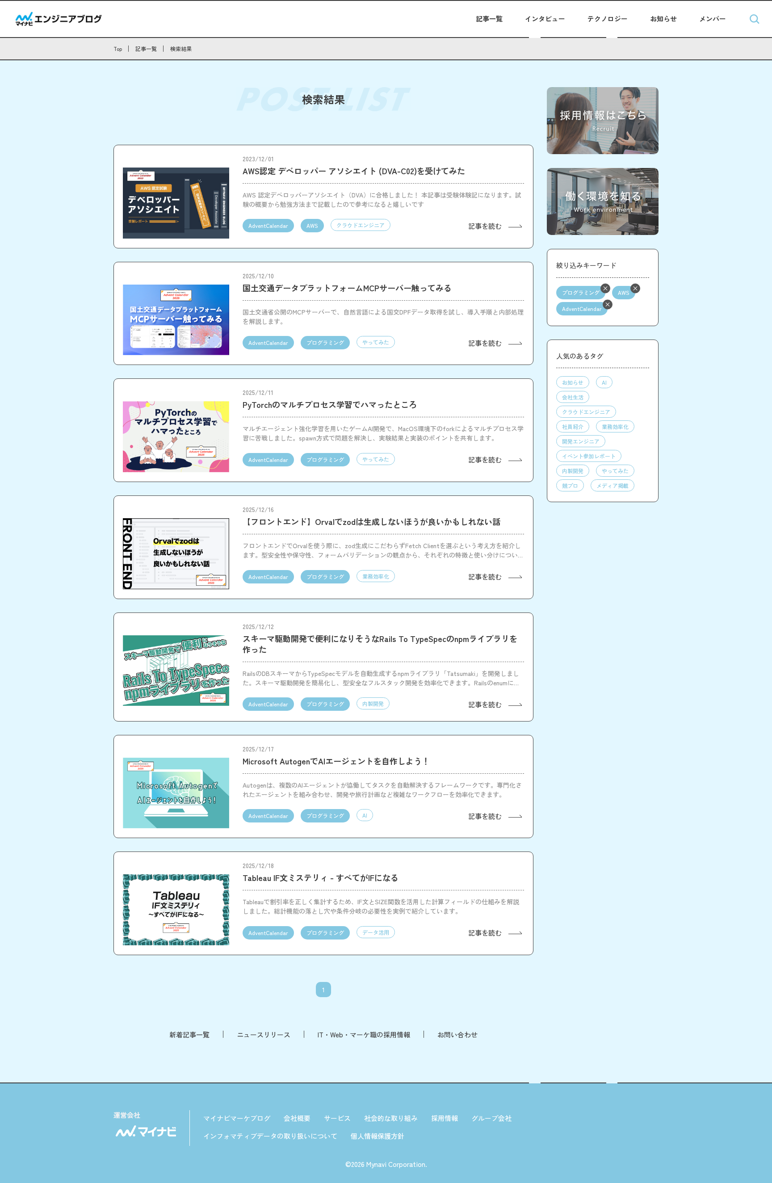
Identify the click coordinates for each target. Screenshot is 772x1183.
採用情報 (444, 1118)
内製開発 (373, 703)
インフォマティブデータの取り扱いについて (270, 1136)
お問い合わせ (457, 1034)
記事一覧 (489, 18)
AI (364, 815)
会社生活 (572, 397)
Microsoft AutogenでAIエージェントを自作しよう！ (336, 761)
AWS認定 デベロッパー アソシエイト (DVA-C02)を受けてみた (354, 170)
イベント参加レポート (589, 456)
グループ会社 (491, 1118)
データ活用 (375, 932)
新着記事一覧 (189, 1034)
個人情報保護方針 (377, 1136)
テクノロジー (607, 18)
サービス (337, 1118)
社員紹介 (572, 426)
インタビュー (545, 18)
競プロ (570, 485)
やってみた (375, 342)
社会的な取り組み (391, 1118)
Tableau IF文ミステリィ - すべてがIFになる (321, 877)
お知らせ (663, 18)
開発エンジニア (581, 441)
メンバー (712, 18)
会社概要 (297, 1118)
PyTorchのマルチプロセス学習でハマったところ (330, 404)
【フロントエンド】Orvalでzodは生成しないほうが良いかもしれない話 (371, 521)
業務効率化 (375, 576)
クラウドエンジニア (360, 225)
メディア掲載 (612, 485)
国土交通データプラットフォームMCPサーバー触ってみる (347, 288)
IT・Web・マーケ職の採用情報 (364, 1034)
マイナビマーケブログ (236, 1118)
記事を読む (485, 226)
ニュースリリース (263, 1034)
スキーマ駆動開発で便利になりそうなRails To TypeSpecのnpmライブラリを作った (380, 644)
